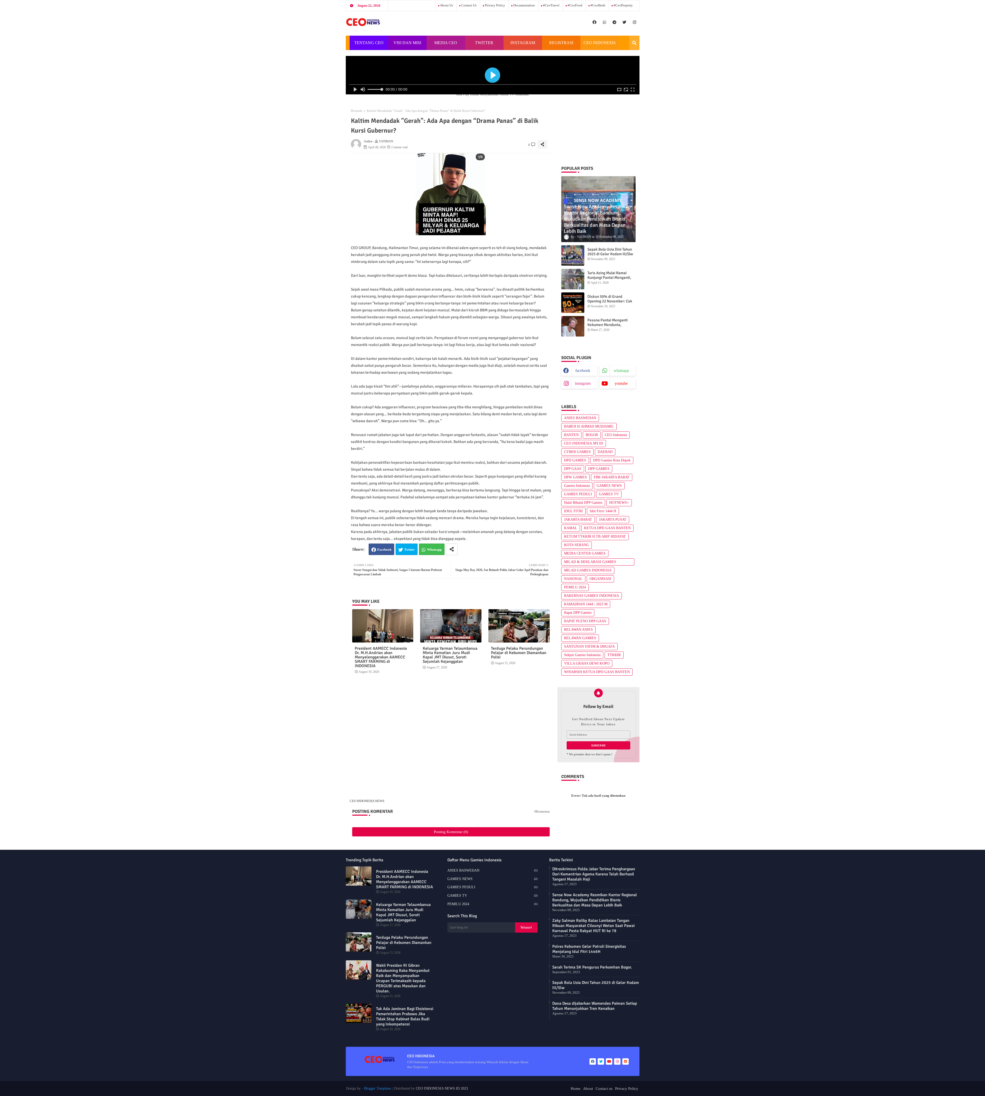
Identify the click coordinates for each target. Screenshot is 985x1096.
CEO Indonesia (616, 435)
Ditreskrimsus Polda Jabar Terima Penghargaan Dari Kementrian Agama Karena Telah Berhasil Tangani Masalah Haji (593, 874)
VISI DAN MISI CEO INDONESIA (407, 45)
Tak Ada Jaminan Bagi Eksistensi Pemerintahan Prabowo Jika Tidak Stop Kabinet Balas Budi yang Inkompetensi (404, 1016)
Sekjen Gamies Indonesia (582, 655)
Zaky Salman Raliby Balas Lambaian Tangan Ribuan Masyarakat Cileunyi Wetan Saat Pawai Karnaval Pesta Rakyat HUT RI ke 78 (593, 925)
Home (575, 1089)
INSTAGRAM (522, 43)
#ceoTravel (550, 5)
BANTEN (571, 435)
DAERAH (605, 452)
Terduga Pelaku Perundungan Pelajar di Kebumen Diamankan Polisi (518, 652)
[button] (634, 43)
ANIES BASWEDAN (580, 418)
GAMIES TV (609, 494)
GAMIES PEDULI (578, 494)
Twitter (409, 549)
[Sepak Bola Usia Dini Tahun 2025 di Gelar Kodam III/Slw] (572, 255)
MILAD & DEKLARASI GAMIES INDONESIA (590, 563)
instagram (582, 383)
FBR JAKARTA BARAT (611, 477)
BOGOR (592, 435)
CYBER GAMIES (577, 452)
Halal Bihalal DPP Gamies (583, 503)
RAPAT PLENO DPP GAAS (585, 621)
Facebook (384, 549)
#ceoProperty (623, 5)
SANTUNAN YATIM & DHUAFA (589, 646)
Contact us (468, 5)
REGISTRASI (561, 43)
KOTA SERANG (576, 545)
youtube (621, 383)
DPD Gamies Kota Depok (612, 460)
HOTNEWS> (619, 503)
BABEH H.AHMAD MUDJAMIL (589, 426)
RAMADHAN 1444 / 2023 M (585, 604)
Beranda (356, 111)
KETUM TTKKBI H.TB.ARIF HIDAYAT (595, 536)
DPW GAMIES (575, 477)
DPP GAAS (572, 469)
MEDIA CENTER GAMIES (585, 553)
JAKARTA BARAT (578, 519)
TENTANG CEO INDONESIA (368, 45)
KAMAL (570, 528)
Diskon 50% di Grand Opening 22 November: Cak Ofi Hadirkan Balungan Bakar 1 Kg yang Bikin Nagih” (611, 303)
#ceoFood (574, 5)
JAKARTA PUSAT (612, 519)
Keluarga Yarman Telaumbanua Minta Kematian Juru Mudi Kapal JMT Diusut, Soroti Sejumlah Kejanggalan (450, 655)
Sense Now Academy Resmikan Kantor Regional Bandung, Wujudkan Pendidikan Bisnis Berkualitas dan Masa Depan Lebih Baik (594, 900)
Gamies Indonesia (577, 486)
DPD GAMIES (575, 460)
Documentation (524, 5)
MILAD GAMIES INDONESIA (588, 570)
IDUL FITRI (573, 511)
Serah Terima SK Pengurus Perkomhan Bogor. (592, 967)
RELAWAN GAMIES (580, 638)
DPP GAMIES (598, 469)
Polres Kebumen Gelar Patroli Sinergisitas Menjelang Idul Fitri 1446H (589, 949)
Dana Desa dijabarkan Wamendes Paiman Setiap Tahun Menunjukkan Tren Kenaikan (594, 1006)
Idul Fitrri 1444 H (603, 511)
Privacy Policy (494, 5)
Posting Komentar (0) (451, 832)
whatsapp (621, 370)
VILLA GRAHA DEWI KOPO (586, 663)
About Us (446, 5)
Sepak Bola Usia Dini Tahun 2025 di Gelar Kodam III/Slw (610, 251)
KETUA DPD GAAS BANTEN (607, 528)
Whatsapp (434, 549)
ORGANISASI (600, 579)
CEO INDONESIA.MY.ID (583, 443)
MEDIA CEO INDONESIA (445, 45)
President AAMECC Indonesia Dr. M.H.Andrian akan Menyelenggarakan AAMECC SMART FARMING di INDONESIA (381, 657)
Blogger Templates (377, 1088)
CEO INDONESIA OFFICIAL (600, 45)
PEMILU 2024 (575, 587)
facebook (582, 370)
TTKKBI (614, 655)
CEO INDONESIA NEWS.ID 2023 (442, 1088)
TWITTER (484, 43)
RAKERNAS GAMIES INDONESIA (591, 596)
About (588, 1089)
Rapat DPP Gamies (578, 613)
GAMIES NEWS (609, 486)
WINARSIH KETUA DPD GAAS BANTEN (597, 672)
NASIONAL (573, 579)
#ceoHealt (597, 5)
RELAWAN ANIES (578, 629)
